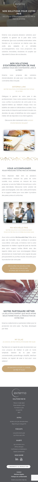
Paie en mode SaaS (19, 403)
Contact (19, 472)
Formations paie (19, 407)
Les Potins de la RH (19, 435)
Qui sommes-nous (19, 444)
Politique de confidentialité (19, 476)
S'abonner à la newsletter (18, 466)
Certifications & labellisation (19, 449)
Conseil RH (19, 410)
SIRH (19, 412)
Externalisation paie (19, 405)
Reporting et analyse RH (19, 424)
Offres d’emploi (19, 446)
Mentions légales (19, 474)
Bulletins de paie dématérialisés (19, 421)
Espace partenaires (19, 451)
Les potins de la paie (19, 433)
